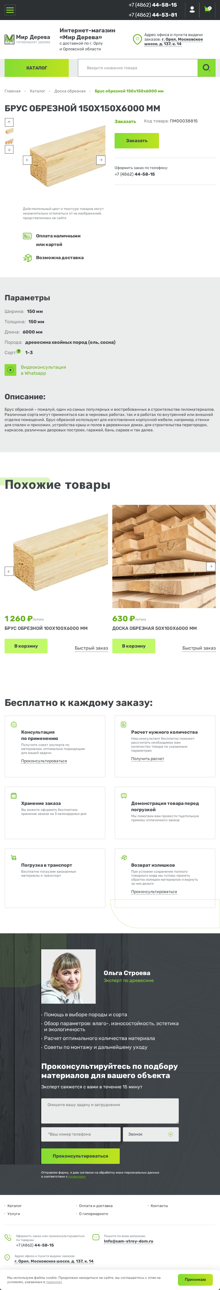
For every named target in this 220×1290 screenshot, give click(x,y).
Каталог (36, 68)
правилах (54, 1282)
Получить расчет (147, 758)
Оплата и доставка (96, 1206)
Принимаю (195, 1279)
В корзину (26, 646)
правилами (77, 1176)
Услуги (13, 1214)
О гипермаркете (93, 1214)
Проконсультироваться (44, 761)
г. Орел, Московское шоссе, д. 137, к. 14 (173, 41)
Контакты (159, 1206)
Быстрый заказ (91, 648)
